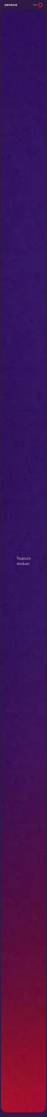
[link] (11, 5)
